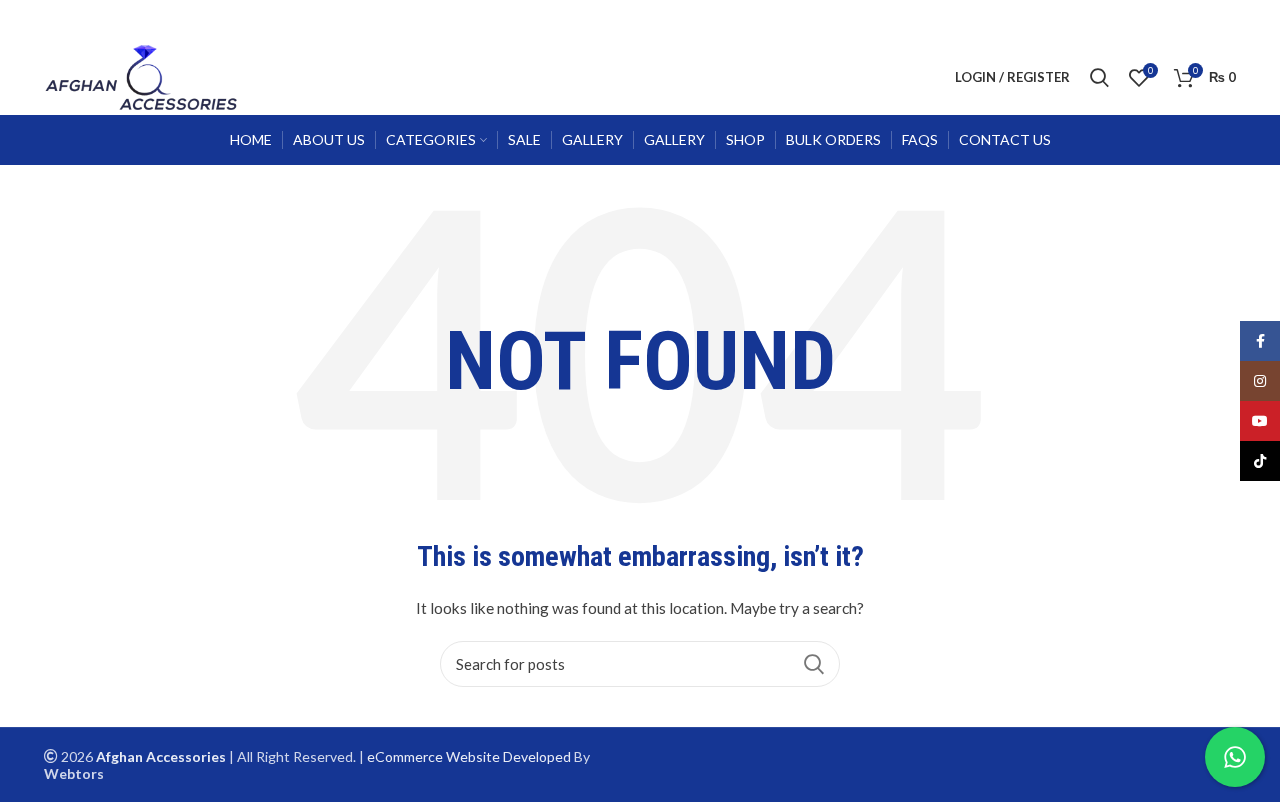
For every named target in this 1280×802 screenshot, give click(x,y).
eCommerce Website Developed (469, 756)
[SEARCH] (813, 664)
